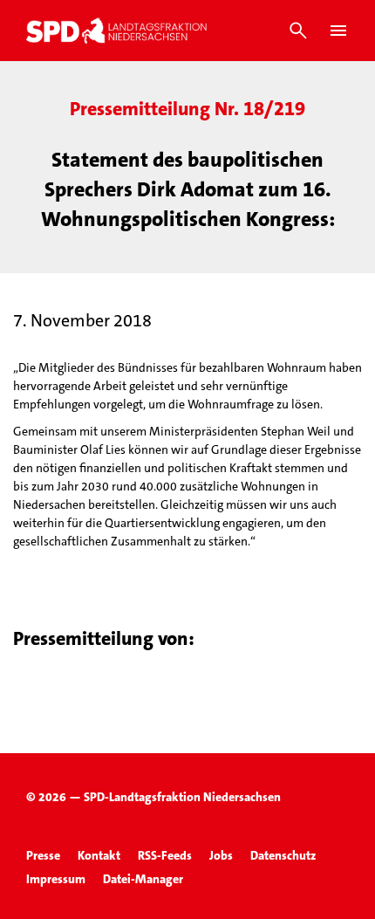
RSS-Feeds (165, 855)
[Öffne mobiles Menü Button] (338, 30)
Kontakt (99, 855)
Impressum (55, 879)
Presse (43, 855)
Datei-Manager (143, 879)
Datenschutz (283, 855)
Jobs (221, 855)
